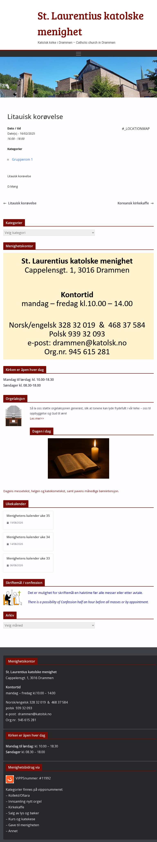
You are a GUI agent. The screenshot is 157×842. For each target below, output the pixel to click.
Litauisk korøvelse (22, 203)
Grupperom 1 (22, 159)
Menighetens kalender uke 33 (28, 558)
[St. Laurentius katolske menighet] (78, 59)
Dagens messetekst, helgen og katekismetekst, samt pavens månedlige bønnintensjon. (61, 491)
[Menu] (78, 54)
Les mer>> (37, 418)
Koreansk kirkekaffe (133, 203)
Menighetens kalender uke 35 (28, 516)
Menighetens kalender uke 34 (28, 537)
